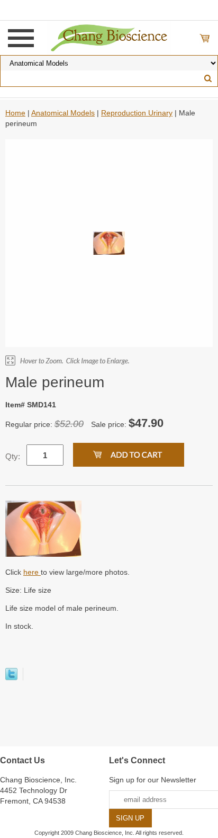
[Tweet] (11, 677)
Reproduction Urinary (136, 113)
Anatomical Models (63, 113)
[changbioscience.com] (109, 37)
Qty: (12, 456)
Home (15, 113)
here (32, 572)
